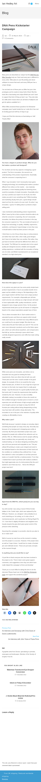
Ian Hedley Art (9, 3)
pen (28, 36)
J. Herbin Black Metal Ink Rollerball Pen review (20, 697)
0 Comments (9, 38)
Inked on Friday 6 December (20, 683)
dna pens (8, 619)
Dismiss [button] (5, 779)
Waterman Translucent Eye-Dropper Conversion (20, 671)
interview (15, 619)
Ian (6, 36)
